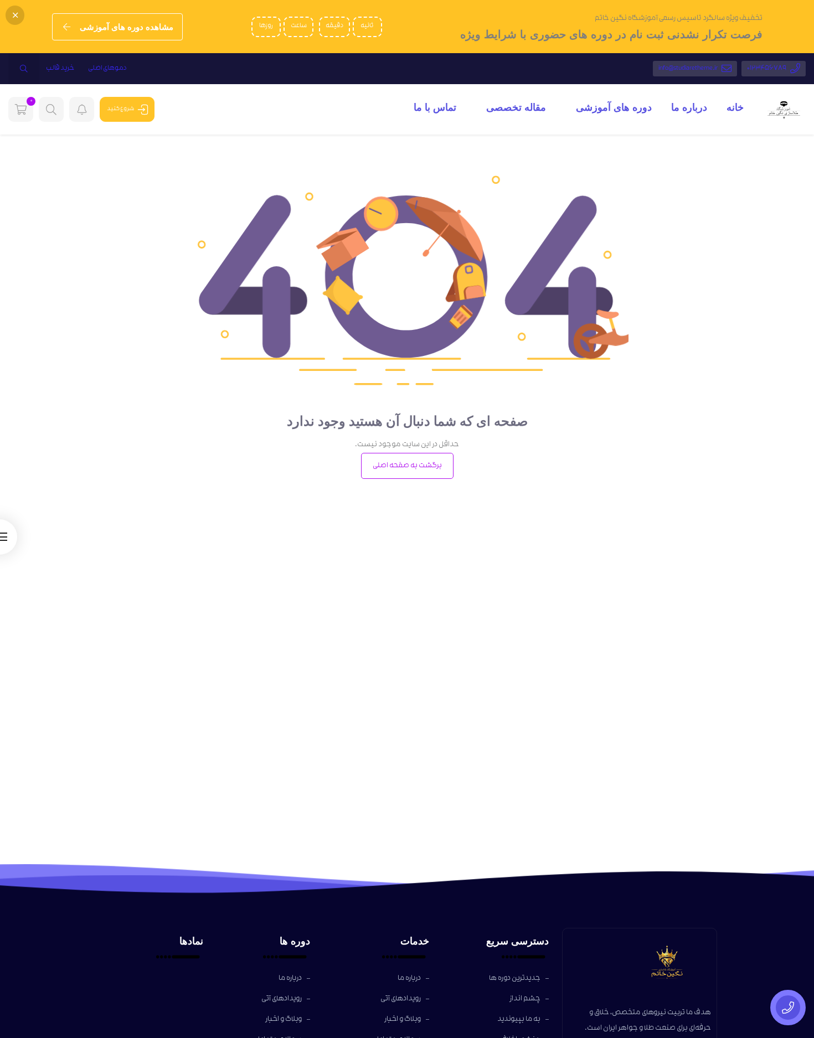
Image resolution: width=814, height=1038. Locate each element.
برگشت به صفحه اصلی (407, 466)
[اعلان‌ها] (81, 109)
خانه (735, 107)
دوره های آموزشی (612, 107)
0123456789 (767, 69)
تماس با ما (435, 107)
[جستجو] (23, 68)
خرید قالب (60, 69)
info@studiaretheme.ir (688, 69)
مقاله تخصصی (514, 107)
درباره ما (689, 107)
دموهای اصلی (107, 69)
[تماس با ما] (788, 1007)
